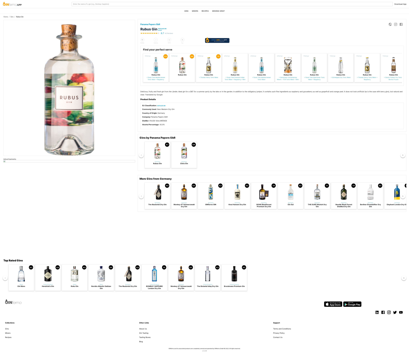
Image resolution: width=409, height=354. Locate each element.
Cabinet (156, 43)
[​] (232, 4)
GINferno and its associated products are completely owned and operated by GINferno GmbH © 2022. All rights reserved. (204, 348)
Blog (141, 341)
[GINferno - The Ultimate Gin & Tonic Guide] (12, 7)
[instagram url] (395, 24)
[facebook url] (401, 24)
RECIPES (205, 11)
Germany (161, 113)
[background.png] (69, 162)
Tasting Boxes (144, 337)
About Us (143, 329)
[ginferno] (16, 303)
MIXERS (195, 11)
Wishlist (142, 43)
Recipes (8, 337)
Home (5, 17)
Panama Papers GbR (159, 117)
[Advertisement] (67, 237)
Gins (12, 17)
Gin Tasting (143, 333)
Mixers (7, 333)
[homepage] (390, 24)
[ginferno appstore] (333, 304)
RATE (169, 43)
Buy (182, 43)
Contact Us (277, 337)
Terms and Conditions (282, 329)
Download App (400, 4)
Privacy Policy (279, 333)
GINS (186, 11)
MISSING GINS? (218, 11)
